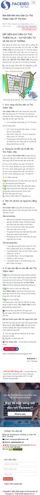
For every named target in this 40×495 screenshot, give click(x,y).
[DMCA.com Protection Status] (15, 449)
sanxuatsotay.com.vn (10, 455)
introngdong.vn (8, 452)
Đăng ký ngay (20, 414)
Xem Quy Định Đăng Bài (27, 26)
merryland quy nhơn (19, 374)
